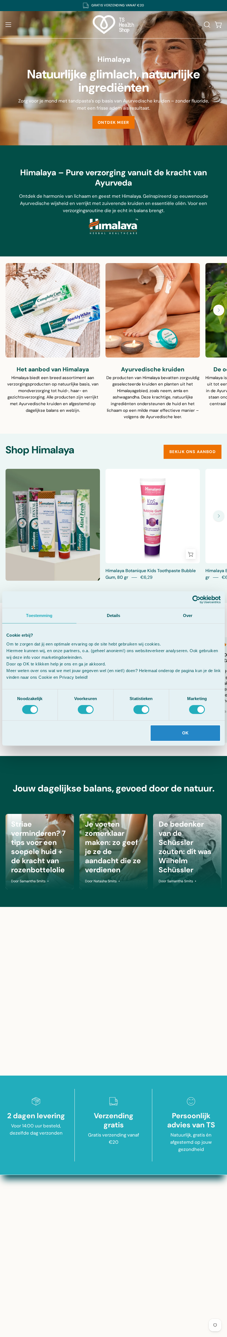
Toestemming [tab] (39, 615)
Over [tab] (187, 615)
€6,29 (146, 577)
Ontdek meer (113, 122)
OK (185, 733)
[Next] (218, 310)
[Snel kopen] (191, 554)
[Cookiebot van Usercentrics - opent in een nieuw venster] (196, 599)
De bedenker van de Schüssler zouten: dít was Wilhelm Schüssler (185, 847)
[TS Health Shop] (113, 24)
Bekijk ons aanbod (192, 451)
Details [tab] (113, 615)
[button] (206, 25)
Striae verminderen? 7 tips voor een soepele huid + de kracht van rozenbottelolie (38, 847)
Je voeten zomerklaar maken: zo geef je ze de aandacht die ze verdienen (113, 847)
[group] (113, 5)
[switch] (86, 709)
